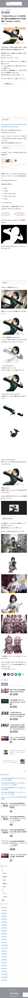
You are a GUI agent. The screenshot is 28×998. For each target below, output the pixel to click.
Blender (5, 896)
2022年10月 (4, 977)
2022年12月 (4, 974)
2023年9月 (4, 951)
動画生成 (5, 876)
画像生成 (6, 680)
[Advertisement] (14, 102)
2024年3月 (4, 936)
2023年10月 (4, 948)
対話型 (4, 880)
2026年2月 (4, 916)
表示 (11, 84)
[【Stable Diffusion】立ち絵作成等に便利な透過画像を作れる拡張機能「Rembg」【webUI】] (15, 674)
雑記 (3, 900)
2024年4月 (4, 933)
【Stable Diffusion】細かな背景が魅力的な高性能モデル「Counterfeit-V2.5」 (17, 727)
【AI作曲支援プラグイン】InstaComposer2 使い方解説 (17, 702)
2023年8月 (4, 954)
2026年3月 (4, 913)
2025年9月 (4, 919)
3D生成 (4, 873)
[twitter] (4, 674)
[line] (19, 674)
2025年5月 (4, 928)
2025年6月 (4, 925)
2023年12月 (4, 945)
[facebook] (8, 674)
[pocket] (12, 674)
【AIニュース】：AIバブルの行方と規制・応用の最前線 (13, 798)
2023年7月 (4, 957)
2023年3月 (4, 968)
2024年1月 (4, 942)
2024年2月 (4, 939)
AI (2, 680)
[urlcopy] (23, 674)
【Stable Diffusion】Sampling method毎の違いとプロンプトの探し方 (17, 714)
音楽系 (4, 886)
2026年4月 (4, 910)
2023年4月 (4, 965)
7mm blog (14, 993)
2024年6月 (4, 931)
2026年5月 (4, 907)
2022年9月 (4, 980)
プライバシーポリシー (14, 989)
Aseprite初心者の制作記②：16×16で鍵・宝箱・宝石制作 (13, 788)
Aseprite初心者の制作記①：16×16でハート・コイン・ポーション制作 (13, 793)
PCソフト (5, 893)
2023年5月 (4, 962)
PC (2, 890)
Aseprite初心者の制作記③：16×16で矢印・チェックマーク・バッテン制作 (13, 784)
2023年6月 (4, 960)
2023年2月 (4, 971)
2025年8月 (4, 922)
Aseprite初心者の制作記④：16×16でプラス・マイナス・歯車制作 (13, 779)
